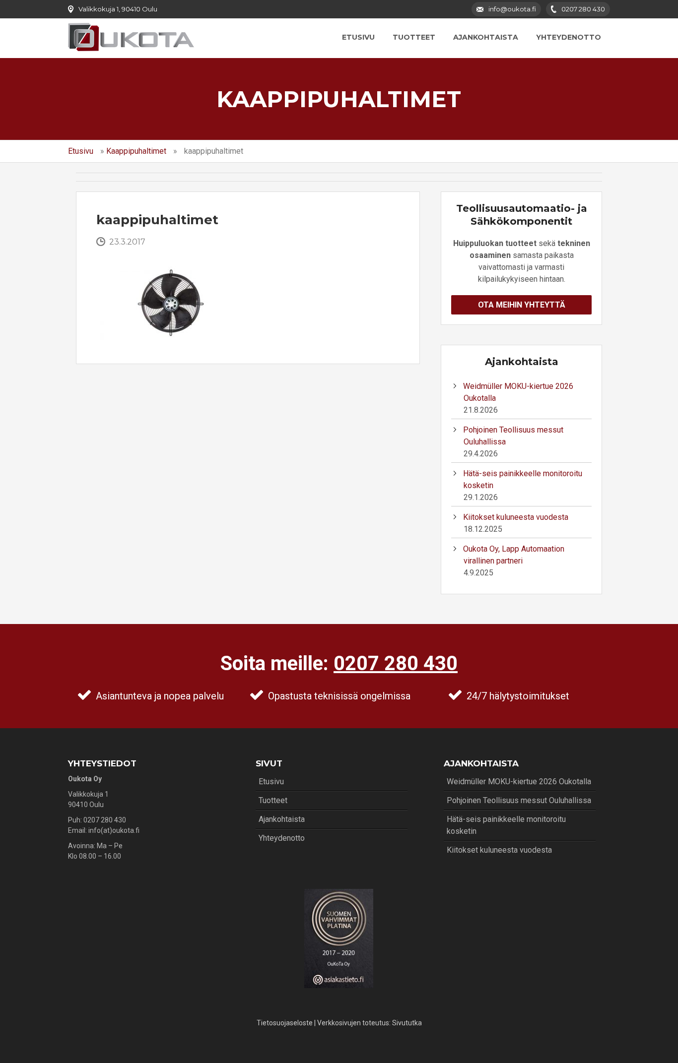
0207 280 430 (396, 663)
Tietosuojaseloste (285, 1023)
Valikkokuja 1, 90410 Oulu (117, 9)
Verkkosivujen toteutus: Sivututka (369, 1023)
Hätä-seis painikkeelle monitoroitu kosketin (506, 825)
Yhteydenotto (568, 37)
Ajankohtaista (485, 37)
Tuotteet (414, 37)
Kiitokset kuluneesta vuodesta (515, 517)
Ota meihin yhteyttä (521, 305)
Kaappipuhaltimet (136, 151)
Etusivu (358, 37)
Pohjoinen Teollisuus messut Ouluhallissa (519, 800)
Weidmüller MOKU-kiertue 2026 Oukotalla (519, 781)
